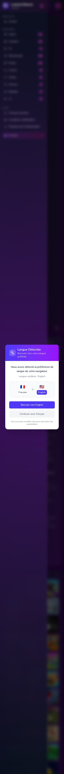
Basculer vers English (32, 404)
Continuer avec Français (32, 413)
